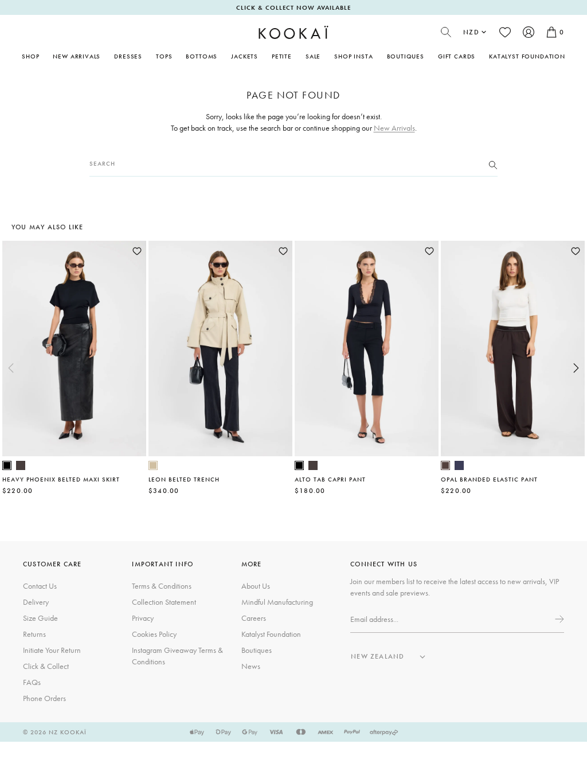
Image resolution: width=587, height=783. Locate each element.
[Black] (6, 465)
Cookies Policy (154, 634)
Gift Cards (456, 56)
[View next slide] (576, 368)
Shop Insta (353, 56)
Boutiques (405, 56)
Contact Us (40, 586)
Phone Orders (44, 698)
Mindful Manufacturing (277, 602)
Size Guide (40, 618)
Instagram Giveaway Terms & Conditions (177, 656)
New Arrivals (76, 56)
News (250, 666)
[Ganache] (445, 465)
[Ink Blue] (459, 465)
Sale (313, 56)
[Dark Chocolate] (20, 465)
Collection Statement (164, 602)
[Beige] (153, 465)
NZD (471, 32)
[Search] (493, 164)
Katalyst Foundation (527, 56)
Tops (164, 56)
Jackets (244, 56)
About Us (255, 586)
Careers (253, 618)
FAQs (32, 682)
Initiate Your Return (52, 650)
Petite (282, 56)
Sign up (558, 619)
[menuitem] (76, 56)
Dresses (128, 56)
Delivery (36, 602)
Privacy (143, 618)
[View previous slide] (10, 368)
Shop (30, 56)
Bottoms (201, 56)
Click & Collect (46, 666)
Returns (34, 634)
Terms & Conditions (161, 586)
